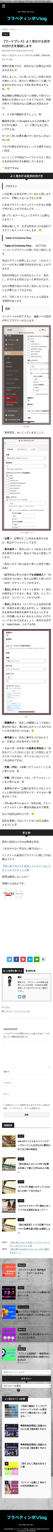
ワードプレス (20, 1011)
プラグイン (9, 1011)
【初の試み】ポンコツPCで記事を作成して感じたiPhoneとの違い (33, 1168)
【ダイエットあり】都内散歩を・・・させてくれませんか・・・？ (32, 1272)
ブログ (7, 1007)
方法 (28, 1011)
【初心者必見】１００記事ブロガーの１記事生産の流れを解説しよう (34, 1228)
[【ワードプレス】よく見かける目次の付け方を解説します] (30, 959)
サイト (6, 1094)
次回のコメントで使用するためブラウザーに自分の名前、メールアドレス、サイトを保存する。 (26, 1106)
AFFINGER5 (31, 1531)
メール (7, 1083)
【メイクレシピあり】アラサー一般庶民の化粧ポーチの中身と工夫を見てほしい (34, 1314)
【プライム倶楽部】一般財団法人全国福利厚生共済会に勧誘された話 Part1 (34, 1356)
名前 (6, 1071)
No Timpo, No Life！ (26, 1525)
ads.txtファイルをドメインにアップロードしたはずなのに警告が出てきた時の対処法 (34, 1145)
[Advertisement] (26, 926)
